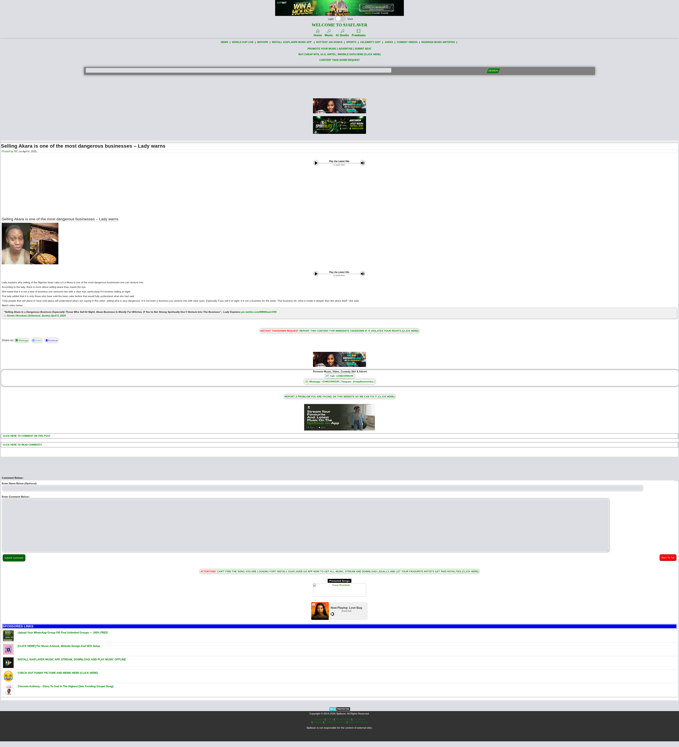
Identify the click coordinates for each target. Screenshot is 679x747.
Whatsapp (23, 340)
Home (318, 35)
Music (329, 35)
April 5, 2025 (58, 315)
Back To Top (667, 557)
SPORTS (351, 42)
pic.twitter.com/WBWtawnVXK (259, 311)
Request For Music (336, 722)
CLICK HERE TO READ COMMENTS (22, 444)
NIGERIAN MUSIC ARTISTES (438, 42)
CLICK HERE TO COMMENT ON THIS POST (26, 436)
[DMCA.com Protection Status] (339, 710)
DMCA (330, 719)
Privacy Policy (343, 719)
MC (16, 151)
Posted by (8, 151)
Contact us (359, 719)
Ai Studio (342, 35)
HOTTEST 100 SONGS (329, 42)
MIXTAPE (262, 42)
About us (319, 719)
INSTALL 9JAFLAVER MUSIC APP (292, 42)
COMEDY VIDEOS (407, 42)
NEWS (224, 42)
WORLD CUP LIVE (242, 42)
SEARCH (493, 70)
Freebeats (358, 35)
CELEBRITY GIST (370, 42)
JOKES (389, 42)
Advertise (318, 722)
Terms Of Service (357, 722)
